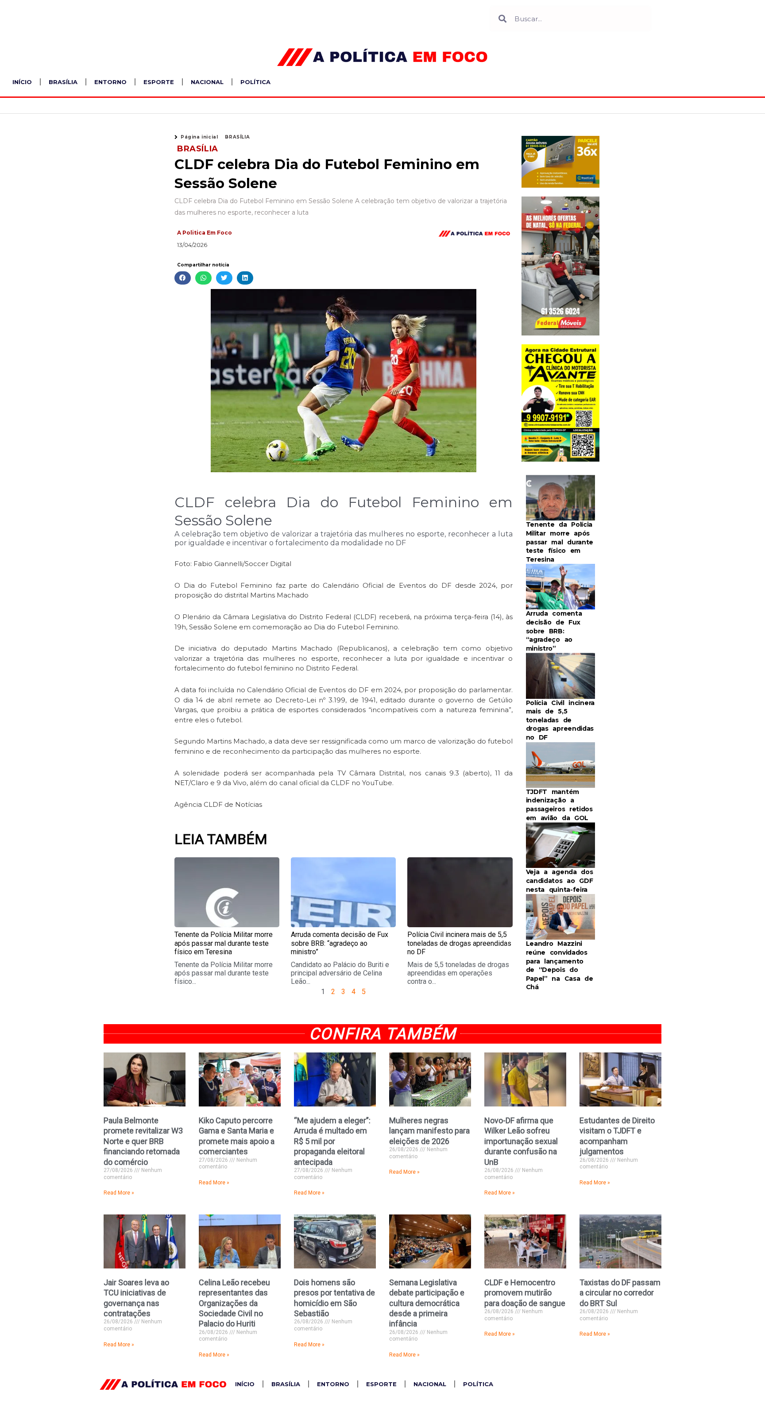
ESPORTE (158, 81)
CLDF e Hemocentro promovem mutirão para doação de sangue (524, 1293)
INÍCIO (22, 81)
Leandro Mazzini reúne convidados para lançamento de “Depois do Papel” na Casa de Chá (559, 965)
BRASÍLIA (63, 81)
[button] (182, 278)
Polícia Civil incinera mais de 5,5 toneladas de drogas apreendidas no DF (459, 943)
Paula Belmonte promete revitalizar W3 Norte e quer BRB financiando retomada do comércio (143, 1141)
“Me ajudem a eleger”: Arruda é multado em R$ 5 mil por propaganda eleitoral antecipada (332, 1141)
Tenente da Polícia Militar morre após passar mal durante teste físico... (223, 973)
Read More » (119, 1193)
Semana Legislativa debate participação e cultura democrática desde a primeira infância (426, 1303)
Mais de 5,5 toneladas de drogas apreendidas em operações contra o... (458, 973)
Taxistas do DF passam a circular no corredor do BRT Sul (620, 1293)
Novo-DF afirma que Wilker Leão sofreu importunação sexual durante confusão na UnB (521, 1141)
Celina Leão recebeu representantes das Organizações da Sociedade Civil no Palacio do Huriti (234, 1303)
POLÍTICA (255, 81)
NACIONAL (207, 81)
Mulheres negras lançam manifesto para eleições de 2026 (429, 1131)
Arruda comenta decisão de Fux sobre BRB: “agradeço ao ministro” (339, 943)
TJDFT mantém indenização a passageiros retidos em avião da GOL (559, 805)
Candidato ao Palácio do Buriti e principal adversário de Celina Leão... (340, 973)
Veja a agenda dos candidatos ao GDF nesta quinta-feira (559, 880)
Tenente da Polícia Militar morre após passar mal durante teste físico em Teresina (223, 943)
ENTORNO (110, 81)
